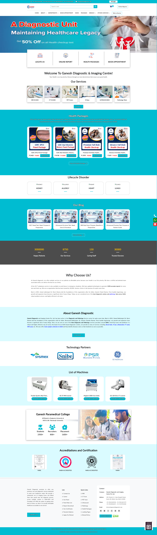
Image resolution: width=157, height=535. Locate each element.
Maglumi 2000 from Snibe (65, 395)
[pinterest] (115, 510)
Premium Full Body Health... (65, 152)
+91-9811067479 (48, 1)
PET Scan (84, 499)
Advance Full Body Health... (91, 152)
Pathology (85, 506)
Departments (52, 13)
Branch (91, 13)
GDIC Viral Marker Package (117, 152)
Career (65, 496)
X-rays (115, 324)
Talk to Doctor (117, 13)
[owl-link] (39, 216)
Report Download (68, 506)
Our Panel (66, 499)
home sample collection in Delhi (53, 326)
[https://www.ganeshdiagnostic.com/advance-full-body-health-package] (91, 142)
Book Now (45, 155)
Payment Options (68, 512)
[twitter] (104, 510)
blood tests (109, 324)
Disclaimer (86, 529)
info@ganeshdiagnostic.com (85, 1)
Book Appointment (66, 13)
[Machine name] (39, 385)
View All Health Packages (77, 163)
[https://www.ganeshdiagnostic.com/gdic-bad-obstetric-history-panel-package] (39, 142)
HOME (37, 13)
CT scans (127, 324)
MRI (83, 493)
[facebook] (100, 510)
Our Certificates (68, 509)
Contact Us (34, 514)
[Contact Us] (155, 216)
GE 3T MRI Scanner (39, 395)
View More (77, 335)
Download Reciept (100, 529)
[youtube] (111, 510)
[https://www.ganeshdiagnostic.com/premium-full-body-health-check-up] (65, 142)
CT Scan (84, 496)
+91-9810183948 (37, 1)
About (43, 13)
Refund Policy (86, 515)
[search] (95, 6)
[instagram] (108, 510)
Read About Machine (39, 398)
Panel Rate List (67, 502)
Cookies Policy (77, 529)
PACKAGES (84, 13)
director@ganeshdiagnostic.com (114, 507)
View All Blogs (77, 235)
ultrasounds (120, 324)
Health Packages (87, 509)
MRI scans (30, 326)
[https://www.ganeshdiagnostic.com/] (30, 7)
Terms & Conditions (56, 529)
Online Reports (122, 6)
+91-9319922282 (68, 1)
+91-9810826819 (58, 1)
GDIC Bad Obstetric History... (39, 152)
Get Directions (105, 516)
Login (114, 1)
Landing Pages (86, 512)
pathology (112, 294)
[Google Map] (155, 224)
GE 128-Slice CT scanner (91, 395)
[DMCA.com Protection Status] (115, 516)
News (77, 13)
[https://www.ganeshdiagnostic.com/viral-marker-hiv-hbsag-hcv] (117, 142)
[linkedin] (119, 510)
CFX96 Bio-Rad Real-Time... (117, 395)
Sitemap (92, 529)
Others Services (103, 13)
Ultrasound (85, 502)
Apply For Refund (68, 515)
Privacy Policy (67, 529)
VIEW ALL (78, 106)
